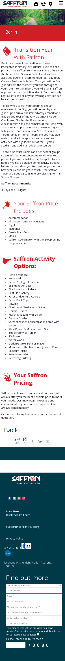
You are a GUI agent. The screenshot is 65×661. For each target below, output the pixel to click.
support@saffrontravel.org (23, 526)
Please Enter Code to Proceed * (24, 639)
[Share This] (24, 440)
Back (11, 430)
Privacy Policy (14, 538)
